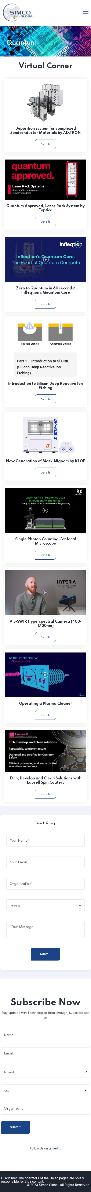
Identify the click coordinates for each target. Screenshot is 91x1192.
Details (45, 144)
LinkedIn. (55, 1148)
